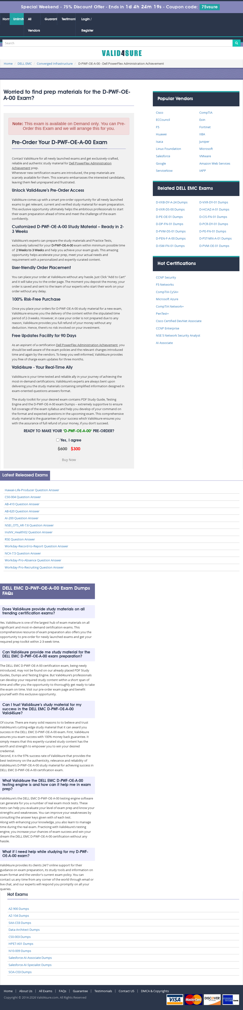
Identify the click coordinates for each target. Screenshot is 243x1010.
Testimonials (68, 19)
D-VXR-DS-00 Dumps (170, 209)
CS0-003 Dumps (20, 937)
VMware (205, 156)
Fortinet (205, 127)
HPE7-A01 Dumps (21, 943)
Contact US (126, 991)
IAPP (202, 170)
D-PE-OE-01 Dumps (169, 217)
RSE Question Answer (20, 539)
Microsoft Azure (167, 299)
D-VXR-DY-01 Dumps (213, 202)
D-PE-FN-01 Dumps (212, 231)
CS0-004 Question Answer (23, 497)
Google (161, 163)
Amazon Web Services (214, 163)
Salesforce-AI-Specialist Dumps (30, 965)
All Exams (45, 991)
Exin (202, 120)
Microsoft (206, 149)
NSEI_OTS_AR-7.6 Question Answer (29, 525)
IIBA (202, 134)
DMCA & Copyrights (155, 991)
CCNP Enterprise (167, 328)
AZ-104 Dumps (19, 915)
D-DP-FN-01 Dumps (169, 224)
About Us (25, 991)
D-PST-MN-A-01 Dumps (215, 238)
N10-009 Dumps (20, 951)
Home (6, 19)
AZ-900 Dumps (19, 909)
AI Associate (164, 343)
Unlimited (18, 19)
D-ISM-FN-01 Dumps (170, 246)
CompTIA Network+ (170, 306)
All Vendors (34, 25)
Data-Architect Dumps (24, 929)
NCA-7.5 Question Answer (23, 553)
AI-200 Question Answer (21, 518)
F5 (157, 127)
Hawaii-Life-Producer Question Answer (32, 490)
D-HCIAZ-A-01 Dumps (214, 209)
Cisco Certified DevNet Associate (178, 321)
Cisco (159, 112)
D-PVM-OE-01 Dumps (214, 246)
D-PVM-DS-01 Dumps (171, 231)
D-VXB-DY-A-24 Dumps (171, 202)
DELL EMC (25, 63)
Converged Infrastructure (55, 63)
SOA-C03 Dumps (20, 972)
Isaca (159, 141)
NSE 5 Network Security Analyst (178, 335)
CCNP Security (166, 277)
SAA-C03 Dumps (20, 923)
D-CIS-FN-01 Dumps (213, 217)
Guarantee (51, 19)
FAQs (62, 991)
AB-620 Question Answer (22, 511)
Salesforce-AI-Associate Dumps (30, 958)
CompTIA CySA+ (167, 292)
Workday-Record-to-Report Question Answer (36, 546)
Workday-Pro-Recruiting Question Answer (34, 567)
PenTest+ (162, 313)
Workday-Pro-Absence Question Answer (33, 560)
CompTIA (205, 112)
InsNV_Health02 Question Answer (28, 532)
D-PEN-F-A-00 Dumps (171, 238)
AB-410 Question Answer (22, 504)
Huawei (161, 134)
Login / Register (87, 25)
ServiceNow (164, 170)
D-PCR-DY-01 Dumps (213, 224)
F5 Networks (165, 284)
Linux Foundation (168, 149)
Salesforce (163, 156)
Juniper (204, 141)
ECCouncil (163, 120)
